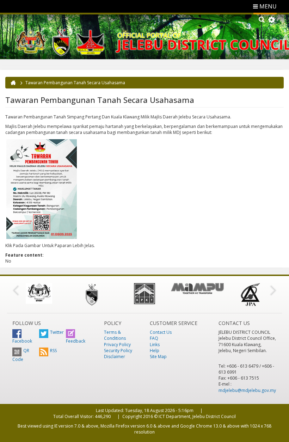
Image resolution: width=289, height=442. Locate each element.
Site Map (158, 357)
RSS (53, 351)
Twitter (57, 332)
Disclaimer (114, 357)
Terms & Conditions (115, 335)
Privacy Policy (117, 345)
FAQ (154, 338)
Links (155, 345)
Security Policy (118, 351)
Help (154, 351)
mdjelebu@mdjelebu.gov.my (247, 390)
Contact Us (161, 332)
